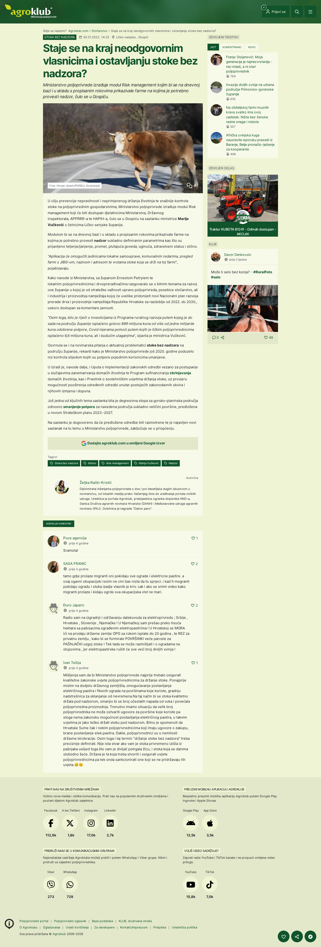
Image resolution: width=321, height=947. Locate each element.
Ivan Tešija (72, 662)
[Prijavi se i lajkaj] (284, 936)
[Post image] (242, 308)
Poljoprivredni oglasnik (70, 921)
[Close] (297, 11)
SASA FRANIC (74, 563)
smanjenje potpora (79, 406)
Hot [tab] (213, 47)
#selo (215, 277)
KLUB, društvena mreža (135, 921)
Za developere (104, 927)
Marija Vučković (148, 463)
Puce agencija (74, 538)
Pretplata (159, 927)
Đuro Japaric (73, 605)
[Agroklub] (30, 11)
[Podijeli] (297, 936)
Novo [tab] (251, 47)
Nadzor (173, 463)
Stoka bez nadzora (66, 463)
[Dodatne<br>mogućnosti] (310, 936)
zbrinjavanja (180, 373)
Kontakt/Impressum (134, 927)
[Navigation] (310, 11)
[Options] (270, 256)
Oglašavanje (51, 927)
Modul (91, 463)
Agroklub (59, 934)
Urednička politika (184, 927)
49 (271, 337)
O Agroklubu (28, 927)
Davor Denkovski (237, 255)
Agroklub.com (78, 31)
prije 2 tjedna (238, 259)
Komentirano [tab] (232, 47)
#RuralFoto (262, 272)
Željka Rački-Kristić (96, 482)
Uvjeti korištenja (77, 927)
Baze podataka (103, 921)
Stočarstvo (99, 31)
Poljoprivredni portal (34, 921)
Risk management (117, 463)
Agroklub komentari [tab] (58, 523)
